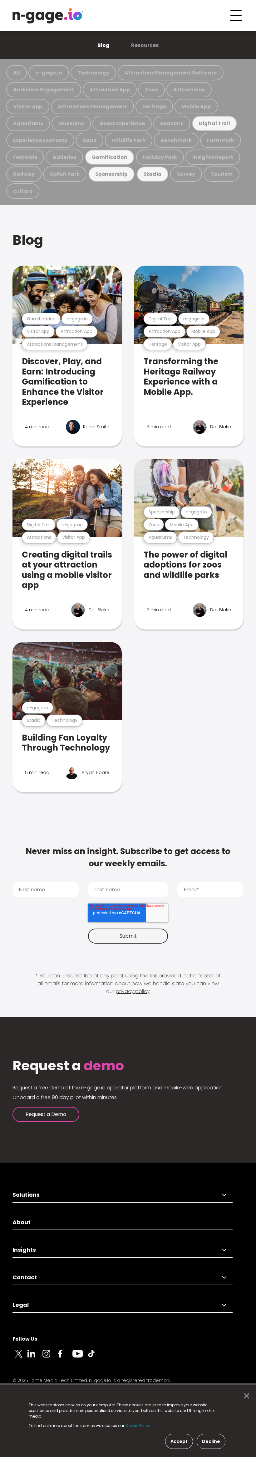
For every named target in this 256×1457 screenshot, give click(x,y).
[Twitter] (19, 1357)
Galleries (64, 157)
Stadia (153, 174)
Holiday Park (160, 157)
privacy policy (133, 991)
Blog (103, 45)
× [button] (245, 1396)
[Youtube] (79, 1357)
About (21, 1222)
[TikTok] (94, 1357)
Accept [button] (179, 1441)
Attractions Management (92, 106)
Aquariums (28, 123)
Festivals (25, 157)
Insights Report (212, 157)
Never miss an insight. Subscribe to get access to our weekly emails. (128, 857)
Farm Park (220, 140)
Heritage (154, 106)
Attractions (189, 89)
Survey (186, 174)
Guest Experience (122, 123)
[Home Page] (47, 15)
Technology (93, 72)
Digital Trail (214, 123)
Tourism (221, 174)
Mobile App (196, 106)
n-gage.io (48, 72)
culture (22, 191)
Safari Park (65, 174)
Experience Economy (40, 140)
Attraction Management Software (171, 72)
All (16, 72)
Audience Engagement (43, 89)
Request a (68, 1066)
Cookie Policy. (138, 1425)
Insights (24, 1250)
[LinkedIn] (34, 1357)
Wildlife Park (128, 140)
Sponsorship (111, 174)
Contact (24, 1277)
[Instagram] (49, 1357)
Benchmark (176, 140)
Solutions (26, 1195)
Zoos (151, 89)
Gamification (109, 157)
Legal (20, 1305)
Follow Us (24, 1338)
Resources (145, 45)
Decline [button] (211, 1441)
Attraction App (110, 89)
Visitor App (27, 106)
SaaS (89, 140)
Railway (24, 174)
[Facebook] (64, 1357)
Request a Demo (46, 1114)
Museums (71, 123)
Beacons (171, 123)
